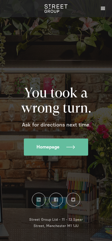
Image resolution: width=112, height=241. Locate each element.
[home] (56, 8)
